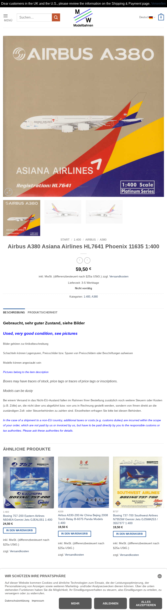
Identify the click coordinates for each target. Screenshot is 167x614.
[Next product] (80, 260)
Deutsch (144, 17)
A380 (103, 239)
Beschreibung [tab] (14, 312)
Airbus (90, 239)
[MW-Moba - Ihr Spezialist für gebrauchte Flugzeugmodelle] (83, 17)
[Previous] (11, 116)
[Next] (155, 116)
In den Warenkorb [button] (19, 530)
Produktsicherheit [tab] (42, 312)
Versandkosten (119, 276)
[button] (8, 17)
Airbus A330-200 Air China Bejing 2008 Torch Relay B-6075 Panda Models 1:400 (83, 519)
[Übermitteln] (56, 17)
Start (65, 239)
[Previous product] (87, 260)
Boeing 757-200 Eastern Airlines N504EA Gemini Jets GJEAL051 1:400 (27, 517)
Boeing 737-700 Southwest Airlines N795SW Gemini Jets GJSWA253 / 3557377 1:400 (135, 519)
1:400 (77, 239)
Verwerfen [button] (158, 3)
